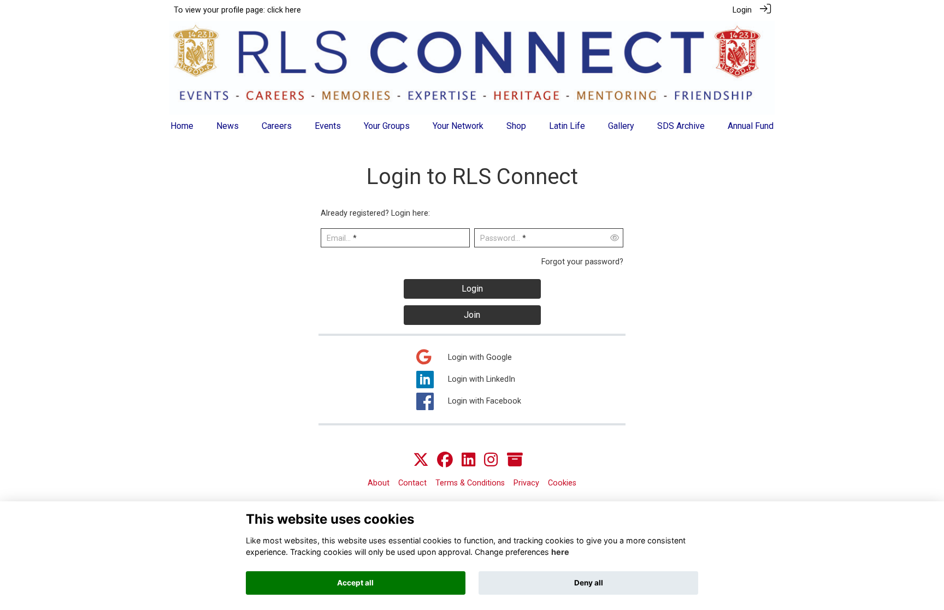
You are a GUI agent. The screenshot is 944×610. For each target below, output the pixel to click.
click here (284, 10)
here (560, 552)
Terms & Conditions (470, 483)
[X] (421, 460)
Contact (412, 483)
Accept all (355, 582)
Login (742, 10)
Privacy (526, 483)
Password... (500, 238)
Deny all (588, 582)
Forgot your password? (582, 261)
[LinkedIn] (468, 460)
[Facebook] (445, 460)
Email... (339, 238)
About (379, 483)
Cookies (562, 483)
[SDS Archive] (515, 460)
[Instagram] (491, 460)
